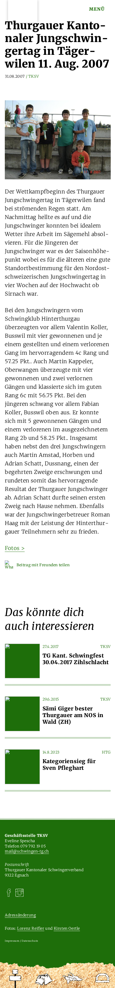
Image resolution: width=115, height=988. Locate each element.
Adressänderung (20, 915)
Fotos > (15, 548)
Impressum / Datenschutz (21, 940)
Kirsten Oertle (67, 928)
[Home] (15, 978)
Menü (97, 9)
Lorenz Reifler (30, 928)
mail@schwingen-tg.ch (27, 851)
